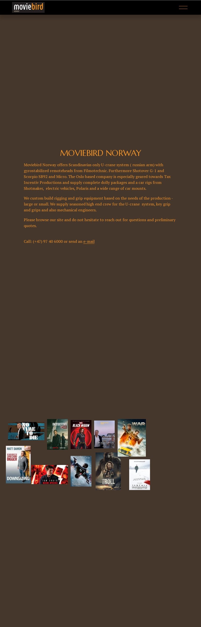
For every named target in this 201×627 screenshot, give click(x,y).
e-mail (89, 241)
